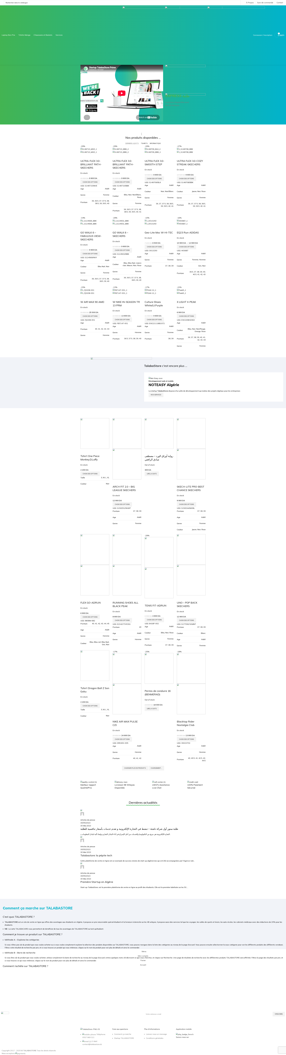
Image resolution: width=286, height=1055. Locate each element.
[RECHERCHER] (237, 2)
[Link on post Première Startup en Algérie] (143, 849)
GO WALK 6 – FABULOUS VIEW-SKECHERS (91, 236)
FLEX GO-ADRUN (90, 602)
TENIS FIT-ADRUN (155, 605)
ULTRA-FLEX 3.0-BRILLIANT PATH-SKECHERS (91, 164)
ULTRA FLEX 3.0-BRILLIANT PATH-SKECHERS (123, 164)
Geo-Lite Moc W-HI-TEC (159, 232)
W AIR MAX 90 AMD (92, 302)
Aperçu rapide (83, 156)
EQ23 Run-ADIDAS (188, 232)
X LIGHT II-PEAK (186, 302)
